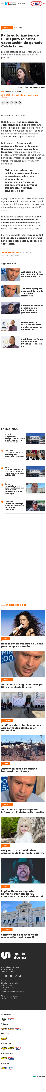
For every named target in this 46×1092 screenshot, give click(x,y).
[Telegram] (20, 103)
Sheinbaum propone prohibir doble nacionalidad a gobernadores (32, 309)
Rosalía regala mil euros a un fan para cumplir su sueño (22, 645)
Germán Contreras (12, 92)
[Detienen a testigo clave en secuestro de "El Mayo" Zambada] (35, 505)
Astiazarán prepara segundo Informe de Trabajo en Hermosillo (32, 292)
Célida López (27, 252)
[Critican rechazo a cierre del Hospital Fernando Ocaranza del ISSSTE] (35, 471)
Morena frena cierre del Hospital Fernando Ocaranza (15, 455)
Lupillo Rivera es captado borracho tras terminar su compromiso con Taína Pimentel (22, 894)
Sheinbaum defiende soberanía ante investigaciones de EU (32, 342)
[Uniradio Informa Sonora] (15, 3)
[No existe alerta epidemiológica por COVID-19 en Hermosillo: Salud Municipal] (35, 488)
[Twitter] (7, 103)
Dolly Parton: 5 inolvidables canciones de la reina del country (22, 851)
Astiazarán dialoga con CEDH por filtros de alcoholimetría (32, 274)
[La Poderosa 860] (11, 1029)
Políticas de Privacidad (9, 998)
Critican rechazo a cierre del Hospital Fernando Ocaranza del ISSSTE (14, 472)
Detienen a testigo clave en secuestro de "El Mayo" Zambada (14, 506)
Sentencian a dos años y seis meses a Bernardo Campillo (19, 936)
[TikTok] (20, 976)
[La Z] (18, 1048)
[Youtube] (11, 976)
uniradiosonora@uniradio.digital (12, 991)
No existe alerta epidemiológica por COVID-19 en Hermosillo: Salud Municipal (14, 490)
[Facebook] (11, 103)
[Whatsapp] (3, 103)
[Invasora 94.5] (4, 1028)
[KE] (4, 1068)
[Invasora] (4, 1019)
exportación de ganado (11, 255)
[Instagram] (16, 976)
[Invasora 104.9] (4, 1038)
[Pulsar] (11, 1019)
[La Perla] (11, 1068)
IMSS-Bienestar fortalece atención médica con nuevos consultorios (31, 326)
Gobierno (7, 27)
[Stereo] (4, 1048)
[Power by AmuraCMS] (39, 1077)
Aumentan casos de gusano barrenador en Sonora (19, 770)
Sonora (18, 27)
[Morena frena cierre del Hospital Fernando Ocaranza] (35, 455)
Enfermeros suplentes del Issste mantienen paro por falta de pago (15, 439)
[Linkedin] (16, 103)
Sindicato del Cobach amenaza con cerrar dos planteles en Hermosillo (21, 728)
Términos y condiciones (9, 996)
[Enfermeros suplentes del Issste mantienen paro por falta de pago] (35, 438)
